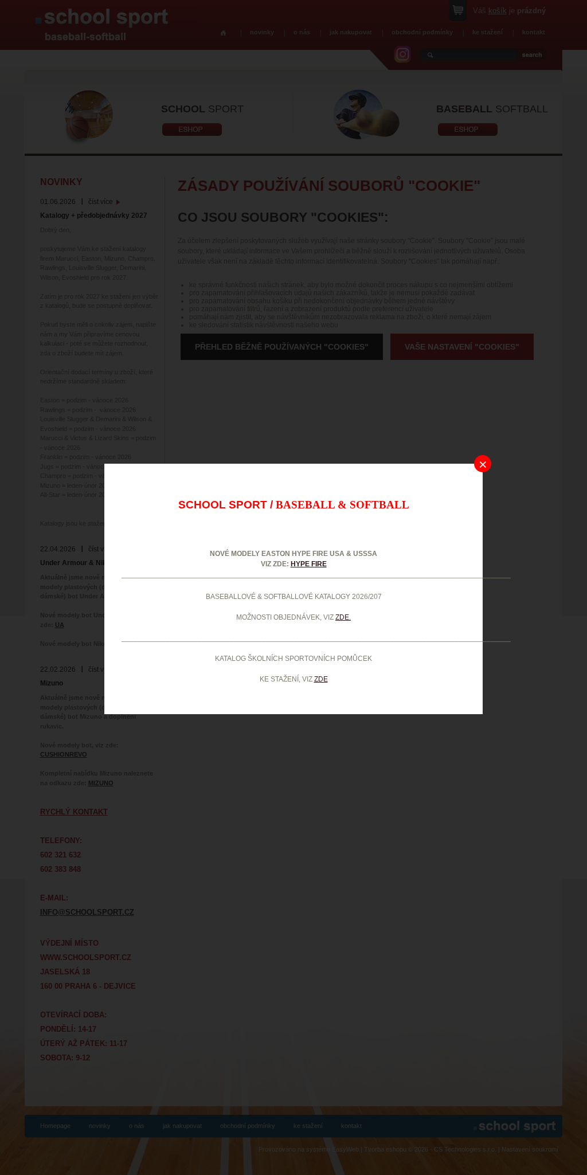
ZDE (321, 679)
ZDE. (343, 617)
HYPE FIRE (309, 564)
